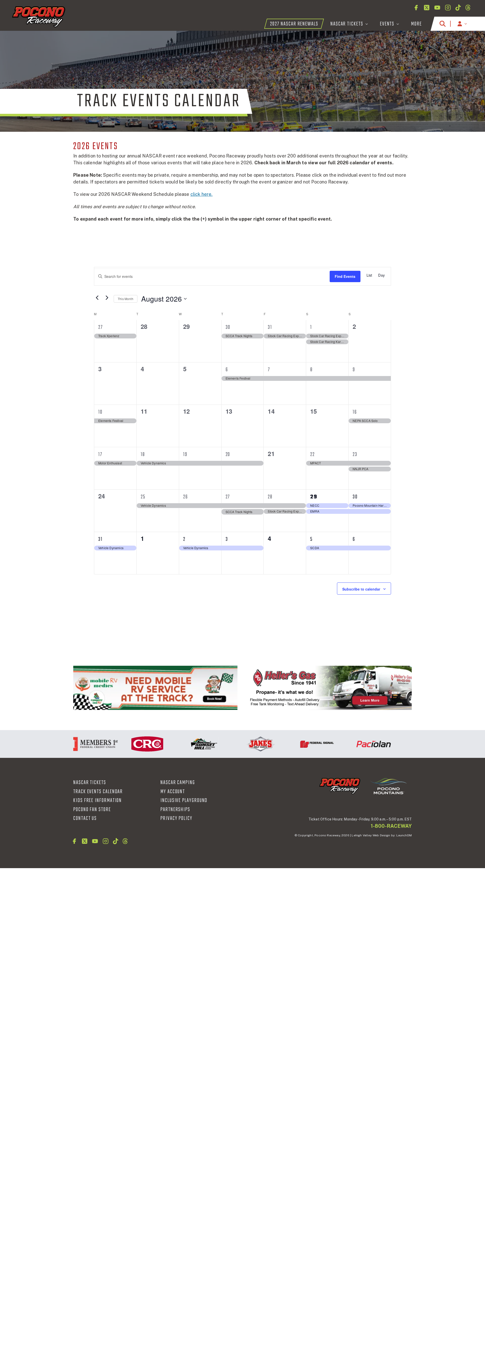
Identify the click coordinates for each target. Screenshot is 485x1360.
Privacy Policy (176, 818)
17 (100, 454)
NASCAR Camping (177, 782)
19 (185, 454)
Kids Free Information (97, 800)
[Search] (442, 24)
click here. (201, 194)
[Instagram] (448, 8)
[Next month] (107, 298)
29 (313, 497)
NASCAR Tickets (89, 782)
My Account (172, 791)
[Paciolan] (352, 744)
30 (228, 327)
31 (270, 327)
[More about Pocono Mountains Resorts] (388, 786)
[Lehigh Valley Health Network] (409, 744)
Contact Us (85, 818)
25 (143, 497)
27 (100, 327)
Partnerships (175, 809)
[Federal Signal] (296, 744)
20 (228, 454)
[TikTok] (458, 8)
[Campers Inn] (155, 688)
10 (100, 412)
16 (355, 412)
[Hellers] (330, 688)
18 (143, 454)
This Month (125, 299)
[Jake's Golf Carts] (239, 744)
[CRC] (126, 744)
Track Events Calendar (98, 791)
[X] (427, 8)
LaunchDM (404, 835)
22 (312, 454)
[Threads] (468, 8)
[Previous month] (97, 298)
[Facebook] (416, 8)
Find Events (345, 276)
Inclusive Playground (183, 800)
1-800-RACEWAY (391, 826)
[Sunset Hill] (183, 744)
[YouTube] (437, 8)
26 (185, 497)
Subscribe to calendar (361, 589)
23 (355, 454)
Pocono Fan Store (92, 809)
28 (270, 497)
